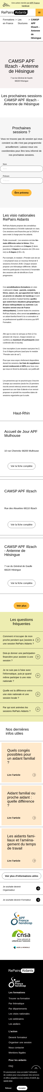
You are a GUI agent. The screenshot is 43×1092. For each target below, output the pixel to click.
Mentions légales (17, 1052)
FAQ (11, 1066)
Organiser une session (20, 1042)
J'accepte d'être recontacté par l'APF (20, 212)
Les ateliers (14, 1024)
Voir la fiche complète (21, 466)
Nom (5, 164)
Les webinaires (16, 1019)
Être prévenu (22, 192)
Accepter (22, 1088)
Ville (5, 200)
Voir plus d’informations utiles (21, 876)
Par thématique (16, 1003)
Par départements (18, 1008)
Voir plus (21, 605)
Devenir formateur (18, 1037)
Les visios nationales (19, 1013)
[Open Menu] (39, 12)
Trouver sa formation (19, 998)
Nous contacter (16, 1047)
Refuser (8, 1088)
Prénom (6, 176)
